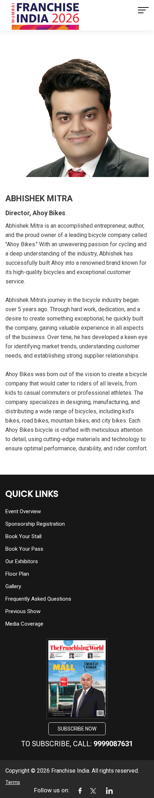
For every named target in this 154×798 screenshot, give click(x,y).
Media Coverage (24, 624)
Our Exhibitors (21, 561)
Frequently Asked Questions (38, 599)
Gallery (13, 586)
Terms (12, 782)
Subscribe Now (77, 729)
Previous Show (22, 611)
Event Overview (23, 511)
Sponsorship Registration (35, 524)
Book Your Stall (23, 536)
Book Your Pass (24, 549)
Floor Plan (17, 574)
